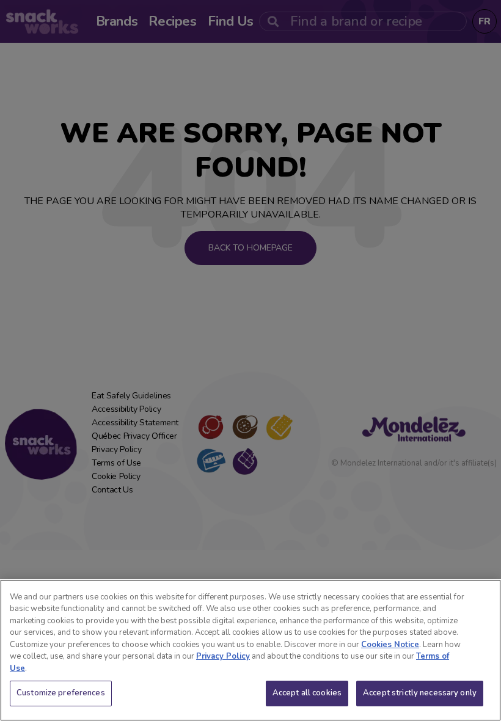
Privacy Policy (223, 656)
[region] (250, 650)
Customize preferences (60, 692)
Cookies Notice (390, 644)
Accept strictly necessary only (420, 692)
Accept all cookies (307, 692)
